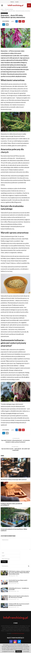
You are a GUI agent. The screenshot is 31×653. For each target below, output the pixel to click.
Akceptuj (18, 651)
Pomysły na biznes (4, 13)
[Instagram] (15, 641)
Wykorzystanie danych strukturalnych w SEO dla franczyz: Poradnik (19, 596)
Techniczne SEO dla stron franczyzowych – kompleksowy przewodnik (19, 604)
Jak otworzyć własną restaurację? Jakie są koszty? (14, 479)
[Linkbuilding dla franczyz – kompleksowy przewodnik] (4, 589)
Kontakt (16, 1)
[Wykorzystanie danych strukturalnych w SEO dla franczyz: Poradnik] (4, 597)
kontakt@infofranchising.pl (17, 633)
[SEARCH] (28, 566)
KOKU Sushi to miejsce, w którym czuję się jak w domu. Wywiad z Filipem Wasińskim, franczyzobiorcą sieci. (19, 573)
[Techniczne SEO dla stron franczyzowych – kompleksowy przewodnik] (4, 605)
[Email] (19, 641)
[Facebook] (11, 641)
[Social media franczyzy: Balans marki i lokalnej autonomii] (4, 582)
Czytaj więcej (26, 651)
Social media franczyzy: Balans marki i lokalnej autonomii (18, 581)
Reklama (12, 1)
